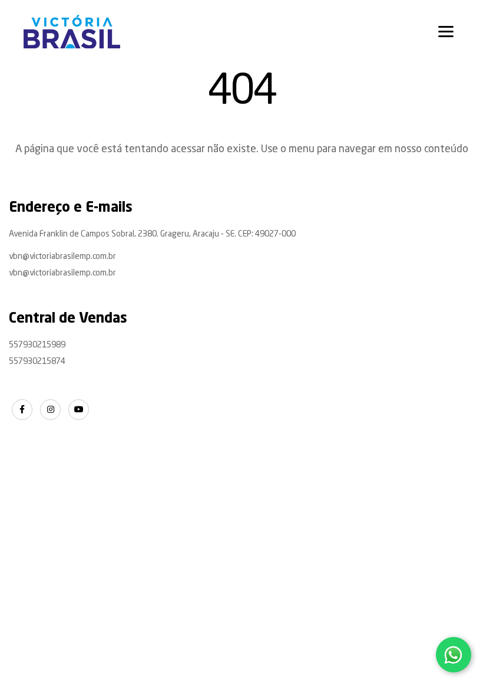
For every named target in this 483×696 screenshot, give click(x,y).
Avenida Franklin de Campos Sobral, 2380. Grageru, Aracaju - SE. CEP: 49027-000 (152, 234)
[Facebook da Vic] (22, 409)
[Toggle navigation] (445, 31)
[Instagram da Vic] (50, 409)
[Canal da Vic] (78, 409)
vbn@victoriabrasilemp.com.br (62, 256)
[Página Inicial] (72, 31)
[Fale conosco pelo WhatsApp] (453, 654)
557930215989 (37, 345)
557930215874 (37, 361)
